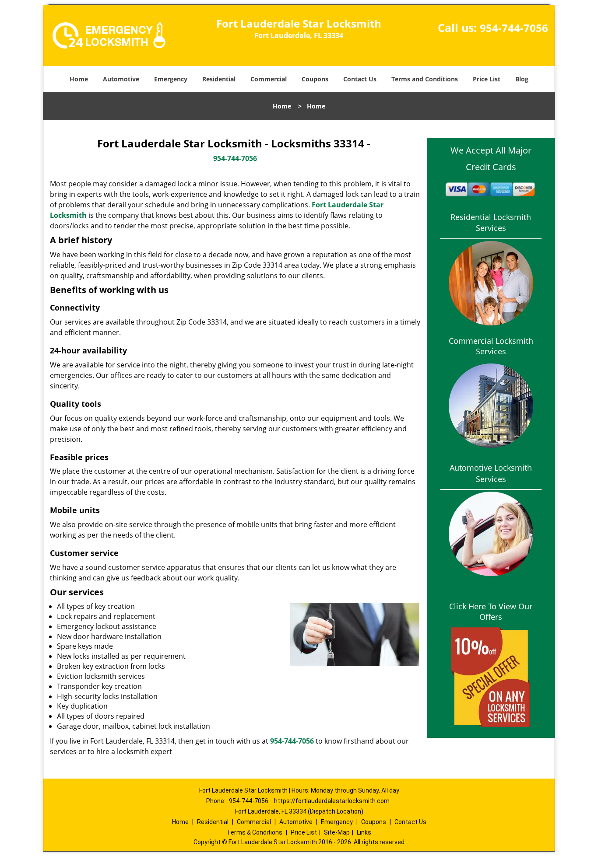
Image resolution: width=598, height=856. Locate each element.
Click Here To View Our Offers (490, 611)
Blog (521, 79)
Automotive (121, 79)
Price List (486, 79)
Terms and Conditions (424, 79)
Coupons (315, 79)
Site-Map (337, 832)
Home (79, 79)
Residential (219, 79)
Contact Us (359, 79)
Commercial (268, 79)
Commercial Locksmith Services (491, 345)
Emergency (170, 79)
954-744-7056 (514, 28)
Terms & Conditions (254, 832)
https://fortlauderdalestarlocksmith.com (332, 800)
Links (364, 832)
